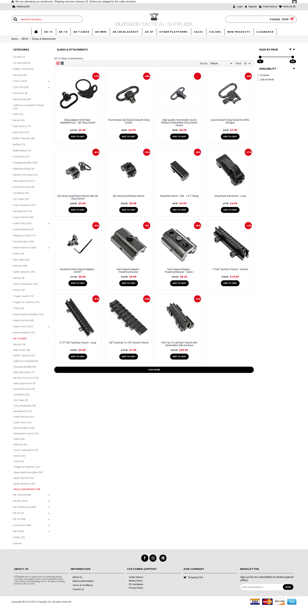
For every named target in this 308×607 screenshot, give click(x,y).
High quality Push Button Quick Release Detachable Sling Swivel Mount (179, 122)
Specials (17, 543)
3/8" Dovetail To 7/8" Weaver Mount (129, 342)
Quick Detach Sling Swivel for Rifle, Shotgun (230, 121)
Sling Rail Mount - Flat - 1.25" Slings (179, 195)
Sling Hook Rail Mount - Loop (230, 195)
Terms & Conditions (83, 585)
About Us (77, 577)
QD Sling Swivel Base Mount (128, 195)
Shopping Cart (195, 577)
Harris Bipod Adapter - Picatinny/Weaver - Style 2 (179, 270)
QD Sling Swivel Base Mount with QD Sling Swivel (77, 197)
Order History (136, 577)
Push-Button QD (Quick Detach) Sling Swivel (128, 121)
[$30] (292, 57)
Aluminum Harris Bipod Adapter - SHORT (78, 270)
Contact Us (78, 589)
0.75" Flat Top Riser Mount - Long (78, 342)
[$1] (260, 57)
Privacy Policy (136, 587)
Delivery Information (83, 581)
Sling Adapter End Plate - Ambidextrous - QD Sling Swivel (77, 121)
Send (288, 587)
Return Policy (135, 580)
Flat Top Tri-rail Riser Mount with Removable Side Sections (179, 344)
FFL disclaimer (136, 584)
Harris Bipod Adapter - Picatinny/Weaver (129, 270)
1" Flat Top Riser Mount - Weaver (230, 269)
